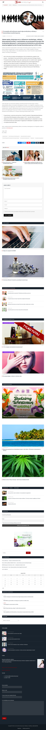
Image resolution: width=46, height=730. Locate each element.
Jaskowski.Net (35, 725)
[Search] (42, 2)
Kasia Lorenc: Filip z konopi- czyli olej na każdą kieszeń (16, 479)
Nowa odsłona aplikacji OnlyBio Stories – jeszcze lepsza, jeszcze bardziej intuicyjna (34, 163)
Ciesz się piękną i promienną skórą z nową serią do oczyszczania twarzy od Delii (18, 611)
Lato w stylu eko (5, 569)
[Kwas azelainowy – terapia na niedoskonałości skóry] (12, 155)
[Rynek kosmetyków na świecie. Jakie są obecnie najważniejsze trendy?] (4, 650)
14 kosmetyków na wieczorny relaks (15, 633)
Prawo (11, 487)
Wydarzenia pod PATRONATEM (9, 288)
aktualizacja (5, 136)
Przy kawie (16, 487)
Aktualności (28, 36)
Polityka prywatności (26, 728)
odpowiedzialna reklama (25, 136)
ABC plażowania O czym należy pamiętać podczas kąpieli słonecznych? (14, 567)
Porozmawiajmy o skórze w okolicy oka (12, 376)
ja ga (4, 36)
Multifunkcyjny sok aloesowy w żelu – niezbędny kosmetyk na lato (11, 178)
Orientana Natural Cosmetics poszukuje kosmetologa (15, 280)
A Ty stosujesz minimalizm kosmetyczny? (13, 347)
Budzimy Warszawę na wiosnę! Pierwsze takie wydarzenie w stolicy (21, 304)
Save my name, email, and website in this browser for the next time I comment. (20, 211)
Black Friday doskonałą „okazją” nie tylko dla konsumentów (14, 608)
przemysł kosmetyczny (24, 138)
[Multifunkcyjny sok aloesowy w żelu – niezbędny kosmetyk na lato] (12, 171)
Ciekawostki (5, 487)
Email (3, 518)
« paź (3, 588)
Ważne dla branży (40, 36)
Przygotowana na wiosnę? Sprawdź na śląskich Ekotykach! (19, 298)
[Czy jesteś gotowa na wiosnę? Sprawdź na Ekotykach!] (4, 310)
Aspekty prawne (34, 36)
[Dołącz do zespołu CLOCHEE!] (23, 237)
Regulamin (19, 728)
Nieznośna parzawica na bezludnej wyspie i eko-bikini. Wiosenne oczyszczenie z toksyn (22, 450)
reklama (32, 138)
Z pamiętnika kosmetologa (8, 323)
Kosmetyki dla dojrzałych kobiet (14, 639)
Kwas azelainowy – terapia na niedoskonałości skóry (9, 163)
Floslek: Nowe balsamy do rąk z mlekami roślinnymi (18, 644)
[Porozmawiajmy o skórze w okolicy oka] (23, 362)
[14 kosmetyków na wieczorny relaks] (4, 633)
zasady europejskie (39, 138)
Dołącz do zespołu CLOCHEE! (9, 250)
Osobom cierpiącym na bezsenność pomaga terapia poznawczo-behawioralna (18, 596)
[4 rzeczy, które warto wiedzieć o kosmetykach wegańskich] (4, 493)
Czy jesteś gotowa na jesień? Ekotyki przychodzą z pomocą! (19, 293)
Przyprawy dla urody (12, 503)
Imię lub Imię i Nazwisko (6, 514)
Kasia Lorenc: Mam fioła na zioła (9, 421)
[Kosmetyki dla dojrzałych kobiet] (4, 639)
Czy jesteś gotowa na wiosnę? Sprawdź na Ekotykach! (18, 309)
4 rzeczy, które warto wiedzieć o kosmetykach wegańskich (19, 492)
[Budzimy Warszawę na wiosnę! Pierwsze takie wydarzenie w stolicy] (4, 304)
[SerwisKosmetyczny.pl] (23, 2)
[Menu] (3, 2)
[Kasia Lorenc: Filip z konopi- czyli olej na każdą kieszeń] (23, 466)
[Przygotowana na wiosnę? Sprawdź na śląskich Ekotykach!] (4, 298)
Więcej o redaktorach (6, 670)
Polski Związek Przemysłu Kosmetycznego (11, 138)
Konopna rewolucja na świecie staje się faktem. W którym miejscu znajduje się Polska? (24, 498)
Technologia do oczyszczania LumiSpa (10, 604)
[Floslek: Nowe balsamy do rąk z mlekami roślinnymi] (4, 644)
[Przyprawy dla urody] (4, 504)
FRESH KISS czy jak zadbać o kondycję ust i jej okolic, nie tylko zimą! (16, 600)
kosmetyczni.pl (10, 128)
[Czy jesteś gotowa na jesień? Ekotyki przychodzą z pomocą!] (4, 293)
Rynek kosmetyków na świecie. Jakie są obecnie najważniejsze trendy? (21, 650)
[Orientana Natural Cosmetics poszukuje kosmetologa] (23, 266)
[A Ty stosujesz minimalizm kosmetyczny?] (23, 333)
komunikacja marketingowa (14, 136)
